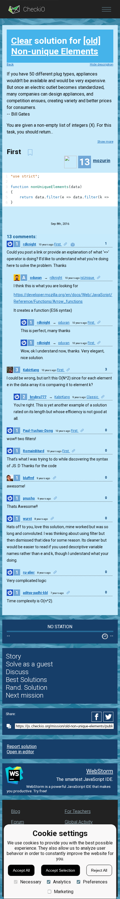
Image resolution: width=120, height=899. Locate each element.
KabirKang (31, 370)
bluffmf (28, 478)
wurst (27, 519)
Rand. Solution (26, 687)
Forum (17, 822)
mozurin (101, 160)
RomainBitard (33, 451)
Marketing (63, 891)
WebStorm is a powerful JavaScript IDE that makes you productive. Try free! (59, 788)
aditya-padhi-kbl (35, 593)
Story (13, 656)
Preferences (95, 882)
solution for (55, 46)
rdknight (29, 244)
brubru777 (38, 397)
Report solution (22, 746)
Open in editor (20, 751)
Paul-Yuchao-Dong (38, 431)
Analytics (62, 882)
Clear (21, 40)
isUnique (87, 278)
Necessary (30, 882)
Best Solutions (26, 680)
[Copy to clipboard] (10, 726)
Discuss (17, 672)
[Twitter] (108, 717)
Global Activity (79, 822)
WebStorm (99, 771)
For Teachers (78, 811)
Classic (93, 397)
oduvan (36, 278)
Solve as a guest (29, 664)
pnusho (29, 498)
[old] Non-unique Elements (55, 46)
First (58, 244)
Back (10, 64)
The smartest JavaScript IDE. (84, 779)
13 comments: (22, 236)
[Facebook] (97, 717)
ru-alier (29, 572)
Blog (15, 811)
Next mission (25, 695)
